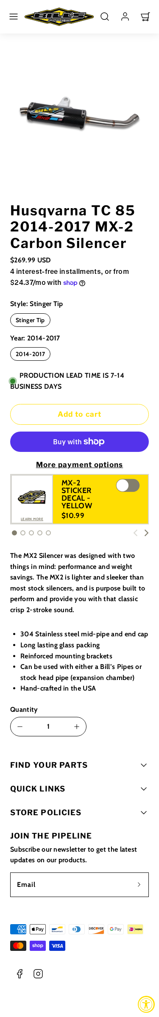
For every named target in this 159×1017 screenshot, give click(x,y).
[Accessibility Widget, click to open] (146, 1004)
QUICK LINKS (37, 788)
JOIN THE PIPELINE (51, 835)
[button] (13, 16)
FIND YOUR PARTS (49, 765)
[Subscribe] (139, 884)
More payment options (79, 464)
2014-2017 (30, 354)
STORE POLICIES (45, 812)
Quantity (24, 709)
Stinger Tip (30, 320)
